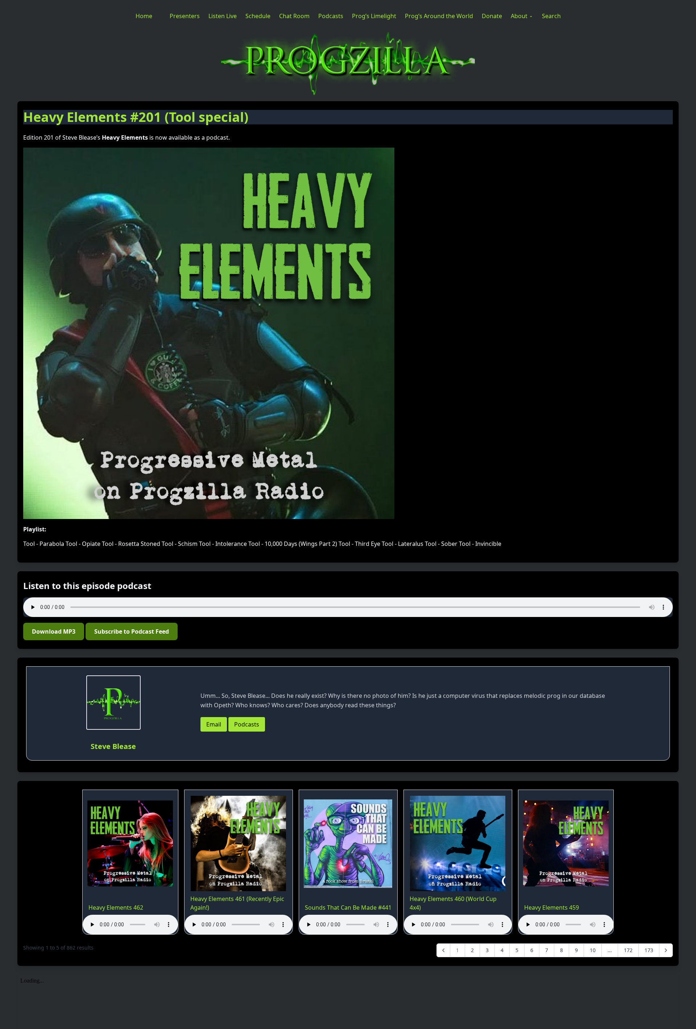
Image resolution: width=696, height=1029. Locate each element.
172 (628, 950)
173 (649, 950)
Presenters (185, 16)
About (519, 16)
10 (593, 950)
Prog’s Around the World (439, 16)
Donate (492, 16)
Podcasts (330, 16)
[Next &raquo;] (666, 950)
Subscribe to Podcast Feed (131, 631)
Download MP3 (53, 631)
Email (213, 724)
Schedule (257, 16)
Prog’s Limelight (374, 16)
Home (144, 16)
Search (551, 16)
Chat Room (294, 16)
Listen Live (222, 16)
